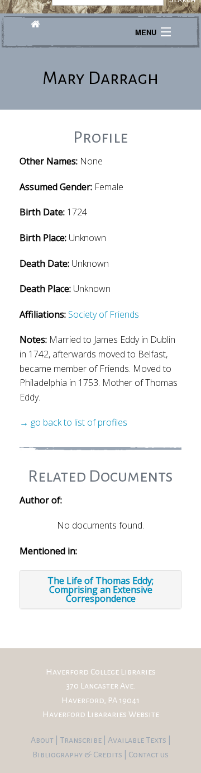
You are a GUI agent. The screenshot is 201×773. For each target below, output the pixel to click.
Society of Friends (103, 314)
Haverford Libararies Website (100, 714)
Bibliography (57, 754)
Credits (108, 754)
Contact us (148, 754)
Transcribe (81, 740)
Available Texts (138, 740)
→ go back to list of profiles (73, 422)
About (43, 740)
